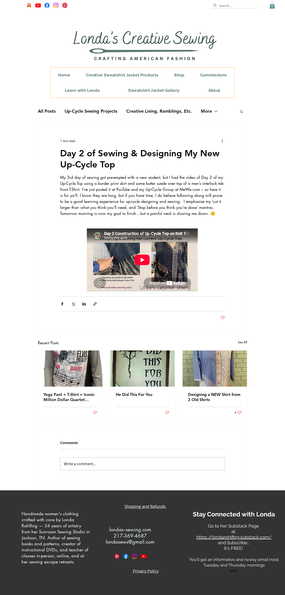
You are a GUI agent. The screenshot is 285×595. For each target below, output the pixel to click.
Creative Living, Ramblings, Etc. (159, 111)
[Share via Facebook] (62, 304)
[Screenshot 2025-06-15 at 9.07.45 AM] (29, 5)
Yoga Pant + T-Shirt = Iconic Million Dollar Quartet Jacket (69, 397)
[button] (272, 5)
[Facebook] (47, 5)
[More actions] (222, 141)
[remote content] (142, 260)
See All (242, 342)
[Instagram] (56, 5)
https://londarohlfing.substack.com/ (234, 537)
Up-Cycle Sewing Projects (91, 111)
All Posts (47, 111)
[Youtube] (38, 5)
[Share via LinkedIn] (84, 304)
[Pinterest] (64, 5)
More (206, 111)
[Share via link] (95, 304)
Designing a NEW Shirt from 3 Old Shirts (214, 397)
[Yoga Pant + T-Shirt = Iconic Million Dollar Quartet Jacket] (70, 368)
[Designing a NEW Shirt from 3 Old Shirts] (215, 368)
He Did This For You (134, 394)
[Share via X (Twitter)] (73, 304)
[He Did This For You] (142, 368)
